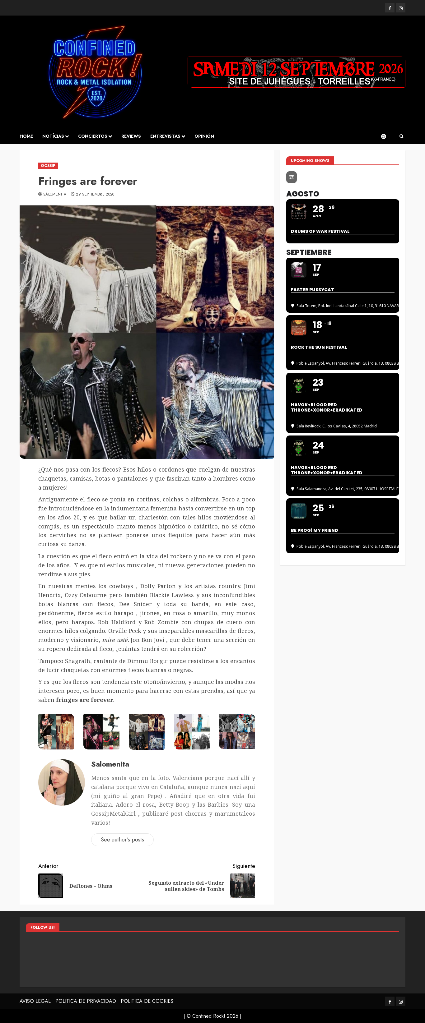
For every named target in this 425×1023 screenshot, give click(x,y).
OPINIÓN (204, 136)
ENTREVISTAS (165, 136)
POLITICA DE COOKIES (147, 1001)
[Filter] (291, 177)
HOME (26, 136)
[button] (401, 136)
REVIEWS (131, 136)
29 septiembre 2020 (95, 194)
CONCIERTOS (92, 136)
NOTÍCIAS (53, 136)
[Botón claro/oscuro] (387, 136)
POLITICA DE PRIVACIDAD (85, 1001)
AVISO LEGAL (35, 1001)
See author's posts (122, 840)
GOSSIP (48, 165)
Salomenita (55, 194)
